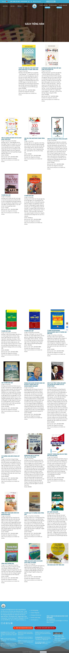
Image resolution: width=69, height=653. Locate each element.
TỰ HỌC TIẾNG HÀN (43, 5)
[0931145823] (31, 2)
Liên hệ (25, 6)
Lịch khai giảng (34, 610)
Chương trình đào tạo (36, 615)
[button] (37, 2)
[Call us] (9, 623)
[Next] (5, 589)
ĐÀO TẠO (12, 6)
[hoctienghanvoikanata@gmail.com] (29, 2)
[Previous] (1, 589)
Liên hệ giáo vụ (34, 620)
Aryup (38, 651)
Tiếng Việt (4, 1)
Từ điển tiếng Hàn (63, 5)
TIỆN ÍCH (19, 6)
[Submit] (55, 2)
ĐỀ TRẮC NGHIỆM (53, 5)
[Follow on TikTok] (4, 623)
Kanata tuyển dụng (35, 617)
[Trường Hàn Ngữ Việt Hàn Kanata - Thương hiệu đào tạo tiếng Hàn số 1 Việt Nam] (34, 6)
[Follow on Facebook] (2, 623)
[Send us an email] (7, 623)
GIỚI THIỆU (5, 6)
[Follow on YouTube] (12, 623)
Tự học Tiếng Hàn (35, 612)
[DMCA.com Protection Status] (43, 651)
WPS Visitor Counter (62, 642)
